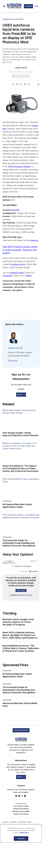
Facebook (7, 276)
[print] (38, 84)
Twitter (28, 276)
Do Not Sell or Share (24, 822)
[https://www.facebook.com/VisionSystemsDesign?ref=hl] (16, 796)
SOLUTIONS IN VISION (21, 806)
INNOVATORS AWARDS (21, 809)
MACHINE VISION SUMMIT (21, 811)
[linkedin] (17, 84)
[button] (4, 6)
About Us (6, 822)
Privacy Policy (24, 832)
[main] (21, 833)
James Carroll (21, 67)
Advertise (13, 822)
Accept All (21, 838)
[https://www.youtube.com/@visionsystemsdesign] (25, 796)
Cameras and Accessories (13, 19)
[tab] (9, 561)
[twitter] (21, 84)
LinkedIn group (17, 272)
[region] (21, 566)
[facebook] (13, 84)
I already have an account (21, 595)
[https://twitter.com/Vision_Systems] (22, 796)
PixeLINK (15, 210)
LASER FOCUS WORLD (21, 814)
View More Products (12, 247)
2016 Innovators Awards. (19, 166)
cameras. (34, 240)
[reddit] (25, 84)
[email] (29, 84)
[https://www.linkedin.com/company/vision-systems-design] (19, 796)
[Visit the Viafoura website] (33, 571)
